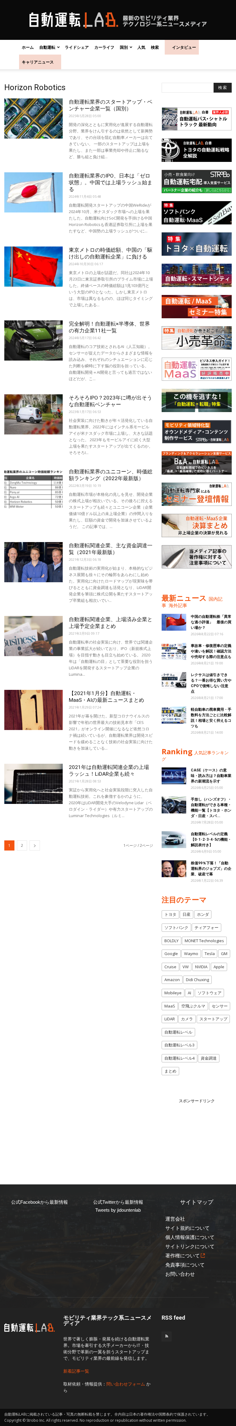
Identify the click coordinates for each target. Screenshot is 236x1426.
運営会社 (175, 1218)
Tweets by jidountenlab (118, 1210)
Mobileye (173, 993)
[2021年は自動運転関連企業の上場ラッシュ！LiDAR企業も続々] (33, 784)
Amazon (172, 979)
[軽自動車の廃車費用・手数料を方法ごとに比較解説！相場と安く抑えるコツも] (174, 715)
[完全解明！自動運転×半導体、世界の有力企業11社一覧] (33, 340)
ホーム (28, 47)
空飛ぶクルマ (193, 1006)
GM (224, 953)
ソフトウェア (210, 993)
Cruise (170, 966)
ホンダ (203, 914)
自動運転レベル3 (179, 1045)
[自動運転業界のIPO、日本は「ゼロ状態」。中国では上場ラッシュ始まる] (33, 192)
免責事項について (185, 1264)
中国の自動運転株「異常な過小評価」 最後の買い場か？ (211, 622)
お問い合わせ (180, 1274)
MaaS (169, 1006)
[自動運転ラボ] (118, 20)
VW (186, 966)
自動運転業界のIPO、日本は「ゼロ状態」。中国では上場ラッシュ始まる (110, 182)
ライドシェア (77, 47)
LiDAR (169, 1019)
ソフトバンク (176, 927)
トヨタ (170, 914)
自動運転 (47, 47)
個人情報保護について (189, 1237)
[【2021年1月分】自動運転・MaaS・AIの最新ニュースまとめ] (33, 710)
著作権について (182, 1255)
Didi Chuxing (197, 979)
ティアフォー (206, 927)
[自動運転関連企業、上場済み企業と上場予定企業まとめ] (33, 636)
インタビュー (184, 47)
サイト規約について (187, 1228)
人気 (141, 47)
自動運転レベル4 (179, 1058)
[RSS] (166, 1336)
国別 (124, 47)
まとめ (170, 1071)
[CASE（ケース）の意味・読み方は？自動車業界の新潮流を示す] (174, 775)
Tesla (210, 953)
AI (189, 993)
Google (171, 953)
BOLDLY (171, 940)
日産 (187, 914)
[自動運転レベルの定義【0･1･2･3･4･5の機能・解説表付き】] (174, 839)
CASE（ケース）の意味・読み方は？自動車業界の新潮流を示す (211, 775)
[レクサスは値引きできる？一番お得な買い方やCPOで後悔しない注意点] (174, 680)
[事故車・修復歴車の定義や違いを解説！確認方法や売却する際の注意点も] (174, 651)
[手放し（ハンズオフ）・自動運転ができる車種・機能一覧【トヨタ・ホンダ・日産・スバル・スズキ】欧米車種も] (174, 805)
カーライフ (104, 47)
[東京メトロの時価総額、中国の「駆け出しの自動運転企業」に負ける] (33, 267)
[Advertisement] (199, 1134)
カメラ (187, 1019)
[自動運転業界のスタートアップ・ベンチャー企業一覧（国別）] (33, 118)
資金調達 (209, 1058)
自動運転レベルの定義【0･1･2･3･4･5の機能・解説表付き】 (211, 839)
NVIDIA (201, 966)
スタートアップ (213, 1019)
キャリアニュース (38, 62)
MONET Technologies (204, 940)
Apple (219, 966)
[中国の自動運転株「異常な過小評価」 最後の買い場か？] (174, 622)
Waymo (191, 953)
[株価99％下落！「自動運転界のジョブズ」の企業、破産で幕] (174, 868)
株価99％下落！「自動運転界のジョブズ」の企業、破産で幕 (211, 868)
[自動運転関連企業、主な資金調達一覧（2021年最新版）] (33, 562)
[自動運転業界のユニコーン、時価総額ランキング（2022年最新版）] (33, 488)
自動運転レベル (178, 1032)
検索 (155, 47)
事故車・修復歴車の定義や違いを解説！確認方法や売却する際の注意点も (211, 651)
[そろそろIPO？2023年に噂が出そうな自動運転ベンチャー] (33, 414)
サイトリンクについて (189, 1246)
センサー (220, 1006)
